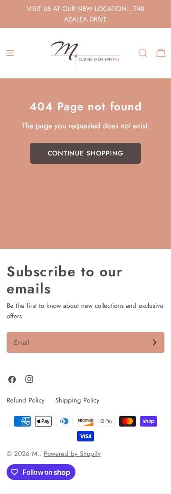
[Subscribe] (154, 342)
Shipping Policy (77, 400)
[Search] (143, 53)
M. (35, 454)
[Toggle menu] (10, 53)
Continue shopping (86, 153)
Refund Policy (26, 400)
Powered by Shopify (72, 454)
